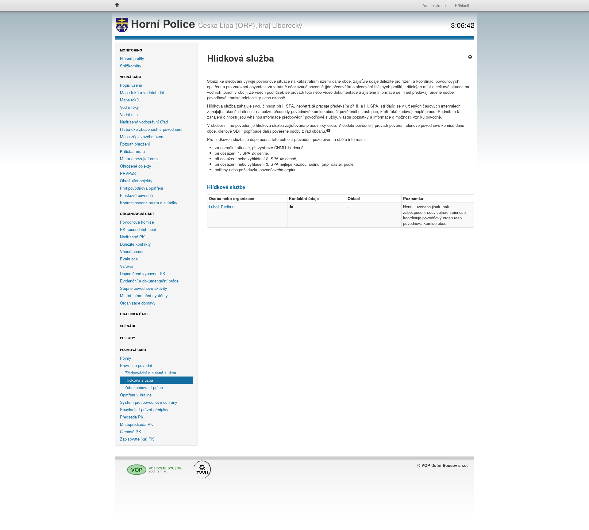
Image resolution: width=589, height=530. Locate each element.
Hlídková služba (139, 380)
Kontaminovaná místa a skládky (148, 203)
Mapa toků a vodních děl (142, 92)
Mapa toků (129, 100)
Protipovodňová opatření (141, 188)
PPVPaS (128, 173)
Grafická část (134, 314)
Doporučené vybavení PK (142, 273)
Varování (128, 266)
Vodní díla (129, 114)
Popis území (131, 85)
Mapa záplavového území (143, 136)
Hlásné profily (132, 58)
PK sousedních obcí (138, 229)
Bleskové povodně (136, 195)
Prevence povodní (136, 365)
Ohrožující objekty (136, 181)
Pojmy (125, 358)
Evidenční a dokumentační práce (149, 281)
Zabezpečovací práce (144, 387)
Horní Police (163, 23)
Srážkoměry (130, 66)
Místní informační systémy (144, 295)
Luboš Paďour (221, 207)
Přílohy (127, 337)
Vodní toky (129, 107)
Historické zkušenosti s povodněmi (151, 129)
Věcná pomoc (132, 251)
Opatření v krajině (136, 395)
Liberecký (287, 25)
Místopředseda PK (136, 424)
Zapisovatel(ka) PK (137, 439)
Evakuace (129, 259)
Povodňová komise (137, 222)
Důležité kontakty (135, 244)
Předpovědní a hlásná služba (150, 373)
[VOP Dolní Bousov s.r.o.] (152, 467)
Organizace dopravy (138, 303)
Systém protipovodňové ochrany (148, 402)
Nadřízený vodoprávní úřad (144, 122)
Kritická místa (132, 151)
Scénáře (128, 326)
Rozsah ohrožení (135, 144)
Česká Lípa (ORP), (227, 25)
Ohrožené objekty (135, 166)
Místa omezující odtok (140, 158)
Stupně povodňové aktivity (143, 288)
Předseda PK (132, 417)
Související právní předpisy (144, 409)
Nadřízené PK (132, 237)
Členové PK (130, 431)
